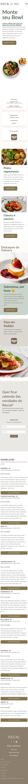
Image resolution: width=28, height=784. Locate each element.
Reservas (3, 767)
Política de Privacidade (14, 752)
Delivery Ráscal (5, 762)
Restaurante (5, 764)
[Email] (16, 742)
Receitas (3, 773)
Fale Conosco (14, 749)
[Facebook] (12, 742)
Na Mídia (3, 775)
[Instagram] (14, 742)
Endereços (4, 770)
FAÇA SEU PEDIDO (14, 492)
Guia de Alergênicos (14, 755)
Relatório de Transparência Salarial (12, 778)
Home (2, 759)
